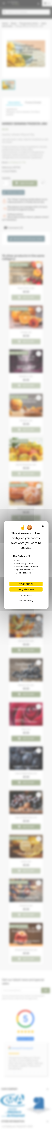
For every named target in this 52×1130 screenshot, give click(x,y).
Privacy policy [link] (26, 600)
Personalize (26, 595)
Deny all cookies (26, 589)
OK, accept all (26, 583)
